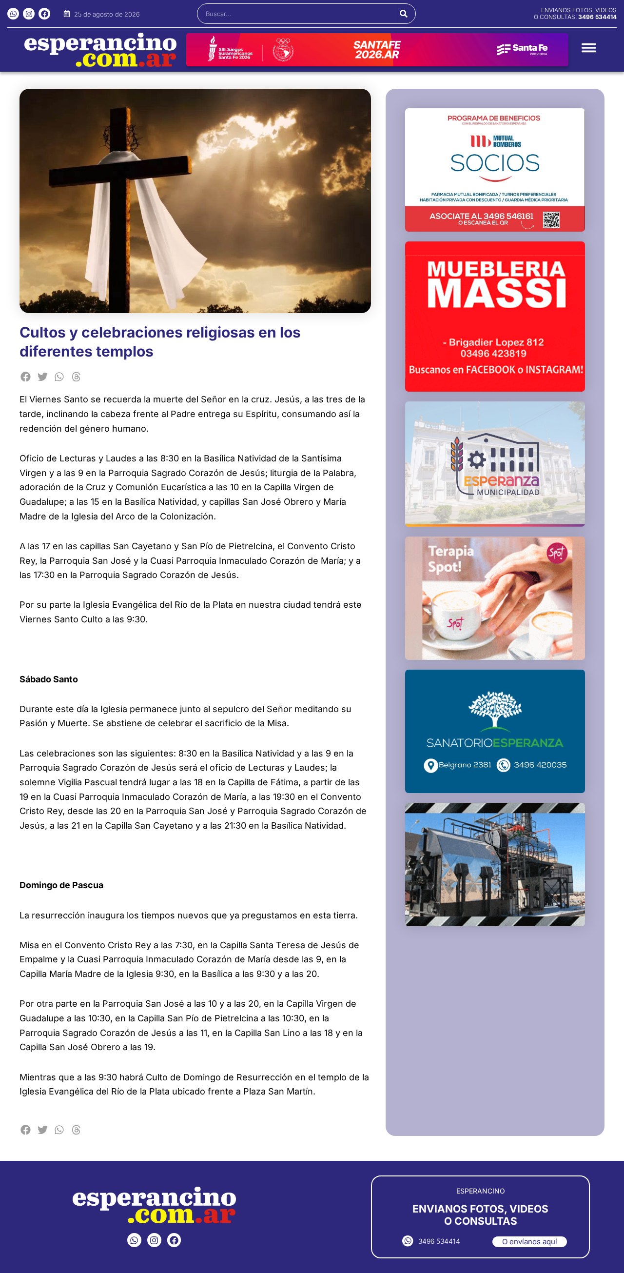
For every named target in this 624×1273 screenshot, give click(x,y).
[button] (26, 377)
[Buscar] (403, 13)
